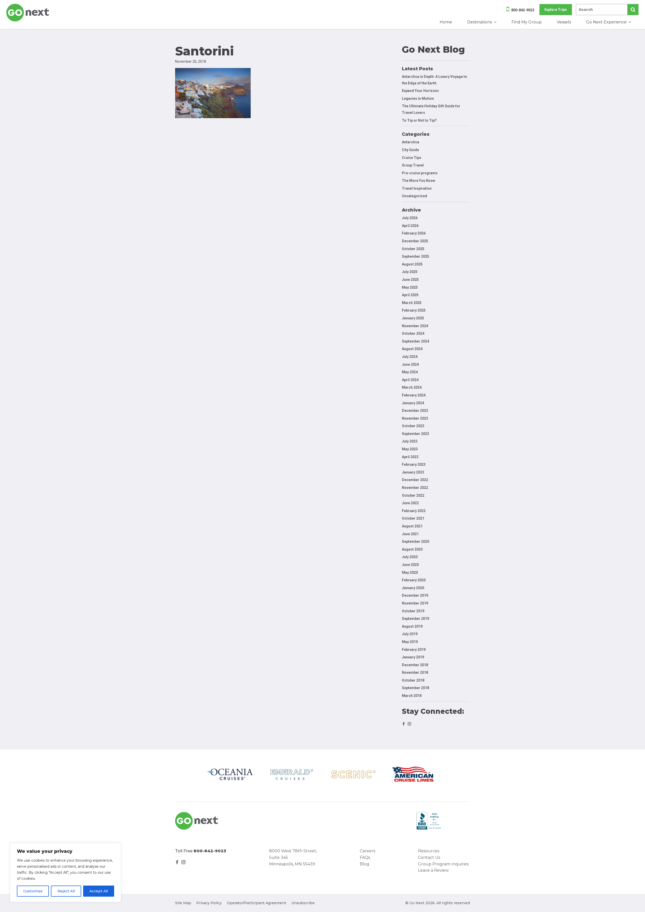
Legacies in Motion (418, 98)
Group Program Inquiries (443, 864)
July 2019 (409, 634)
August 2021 (412, 526)
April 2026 (410, 226)
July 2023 (409, 441)
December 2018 (415, 665)
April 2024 (410, 380)
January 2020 (413, 588)
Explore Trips (555, 10)
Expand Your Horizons (420, 91)
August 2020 (412, 549)
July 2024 (409, 357)
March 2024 (412, 387)
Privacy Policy (209, 903)
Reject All (66, 891)
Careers (367, 851)
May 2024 (410, 372)
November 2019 (415, 603)
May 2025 (410, 287)
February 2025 (414, 310)
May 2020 (410, 572)
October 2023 (413, 426)
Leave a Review (433, 870)
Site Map (183, 903)
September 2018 (415, 688)
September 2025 (415, 256)
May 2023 (410, 449)
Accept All (98, 891)
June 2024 (410, 364)
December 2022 (415, 480)
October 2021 (413, 518)
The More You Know (418, 181)
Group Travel (413, 165)
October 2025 (413, 249)
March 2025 (412, 303)
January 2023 (413, 472)
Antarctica (410, 142)
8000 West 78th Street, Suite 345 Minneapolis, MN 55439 (293, 857)
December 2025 (415, 241)
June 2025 (410, 280)
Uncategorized (414, 196)
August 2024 (412, 349)
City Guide (410, 150)
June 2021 (410, 534)
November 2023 (415, 418)
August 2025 (412, 264)
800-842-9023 (522, 10)
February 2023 (414, 464)
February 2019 (414, 650)
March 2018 (412, 696)
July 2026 (409, 218)
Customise (33, 891)
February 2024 (414, 395)
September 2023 (415, 434)
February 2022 (414, 511)
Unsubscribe (303, 903)
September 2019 (415, 619)
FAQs (365, 857)
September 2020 (415, 541)
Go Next (28, 12)
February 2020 (414, 580)
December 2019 (415, 595)
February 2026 (414, 233)
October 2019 (413, 611)
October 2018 (413, 680)
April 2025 (410, 295)
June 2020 (410, 565)
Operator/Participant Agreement (256, 903)
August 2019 (412, 626)
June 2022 (410, 503)
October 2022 (413, 495)
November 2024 (415, 326)
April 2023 (410, 457)
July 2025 (409, 272)
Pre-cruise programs (420, 173)
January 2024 (413, 403)
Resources (428, 851)
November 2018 (415, 672)
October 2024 (413, 333)
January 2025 (413, 318)
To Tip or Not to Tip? (419, 120)
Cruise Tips (411, 158)
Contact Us (429, 857)
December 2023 (415, 411)
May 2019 (410, 642)
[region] (65, 872)
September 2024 (415, 341)
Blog (364, 864)
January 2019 (413, 657)
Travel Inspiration (417, 188)
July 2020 (409, 557)
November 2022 (415, 488)
